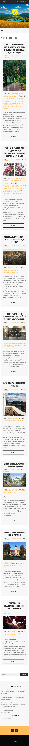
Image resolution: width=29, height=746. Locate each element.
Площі (10, 191)
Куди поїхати (11, 101)
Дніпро (6, 343)
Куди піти (17, 343)
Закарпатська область (11, 269)
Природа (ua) (7, 96)
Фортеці (15, 272)
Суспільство (13, 342)
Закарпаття (7, 490)
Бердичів (21, 563)
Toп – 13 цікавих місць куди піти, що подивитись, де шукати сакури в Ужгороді (14, 152)
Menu (3, 1)
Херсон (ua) (10, 347)
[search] (26, 30)
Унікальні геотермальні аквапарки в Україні (14, 465)
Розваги (14, 96)
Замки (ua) (15, 100)
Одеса (16, 345)
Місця (8, 95)
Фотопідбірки (18, 420)
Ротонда (11, 103)
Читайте (13, 136)
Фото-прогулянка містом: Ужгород (14, 384)
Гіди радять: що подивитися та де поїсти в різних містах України (14, 317)
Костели (16, 188)
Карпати (6, 634)
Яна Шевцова (7, 539)
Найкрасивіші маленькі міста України (14, 533)
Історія (11, 93)
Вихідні (12, 98)
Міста (5, 345)
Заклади (17, 93)
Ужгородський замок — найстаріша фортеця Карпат (14, 239)
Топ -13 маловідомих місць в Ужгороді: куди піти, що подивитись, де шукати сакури (14, 48)
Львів (24, 343)
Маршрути (13, 95)
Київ (11, 343)
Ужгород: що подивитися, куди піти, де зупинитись (14, 606)
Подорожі (21, 95)
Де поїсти (22, 633)
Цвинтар (15, 106)
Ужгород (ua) (13, 105)
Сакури (16, 191)
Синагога (18, 103)
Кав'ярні (15, 186)
